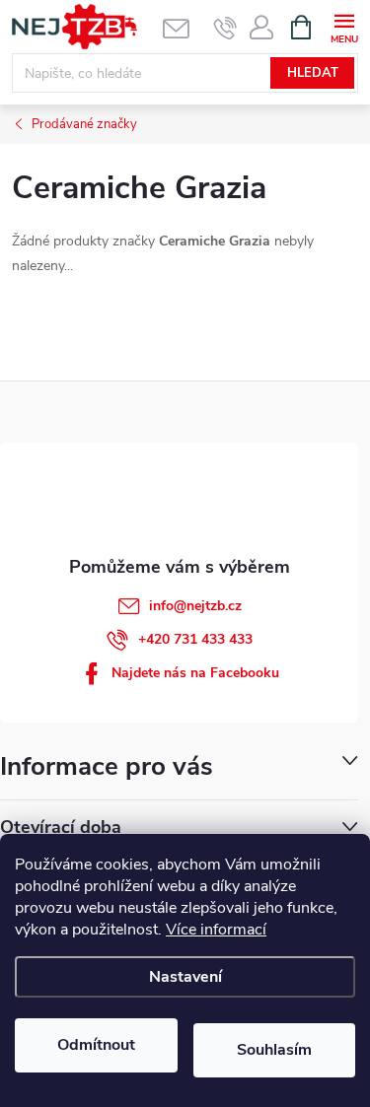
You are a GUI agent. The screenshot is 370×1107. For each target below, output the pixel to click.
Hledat (312, 73)
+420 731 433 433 (195, 639)
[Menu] (344, 26)
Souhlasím (274, 1050)
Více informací (216, 929)
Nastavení (185, 977)
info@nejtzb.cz (195, 605)
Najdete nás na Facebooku (195, 672)
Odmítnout (96, 1045)
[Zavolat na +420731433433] (225, 27)
